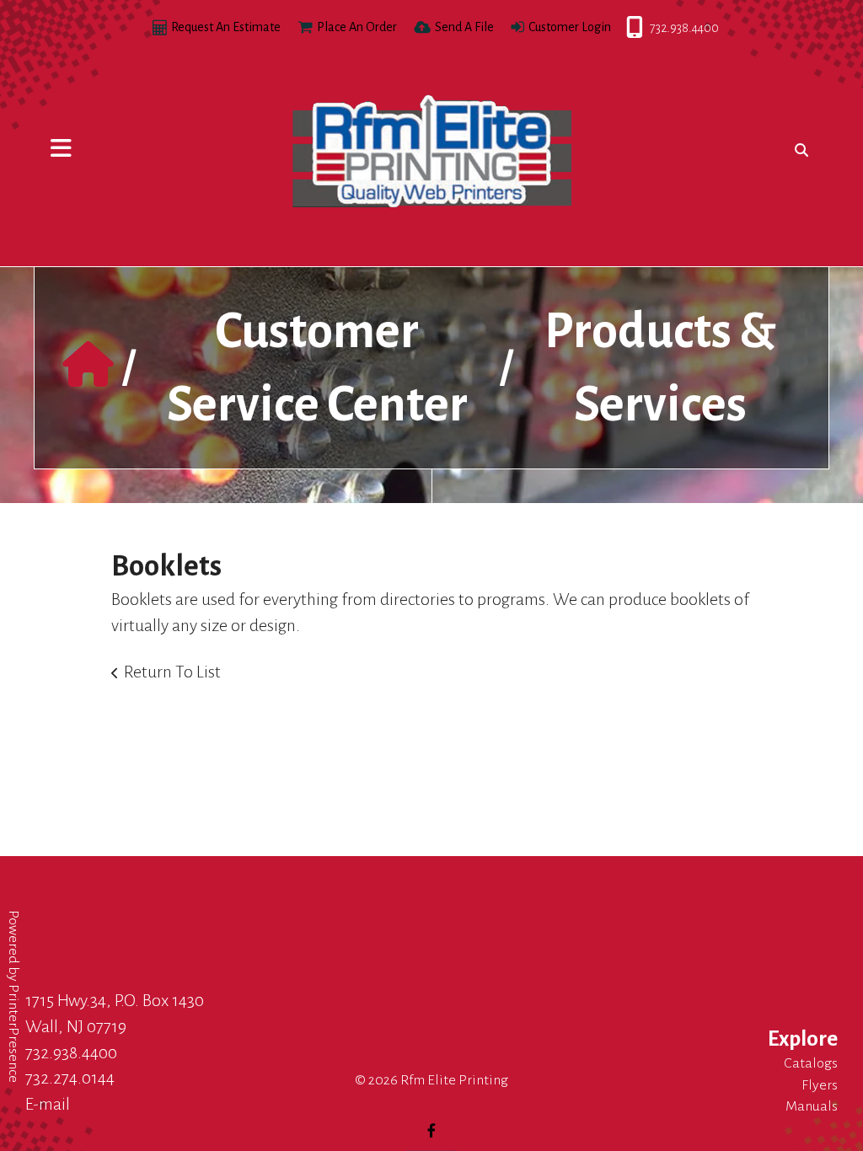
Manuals (811, 1106)
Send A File (464, 27)
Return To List (172, 671)
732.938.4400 (627, 27)
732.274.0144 (70, 1077)
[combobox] (797, 150)
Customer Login (569, 27)
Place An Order (357, 27)
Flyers (819, 1085)
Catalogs (811, 1063)
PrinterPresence (13, 1033)
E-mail (47, 1104)
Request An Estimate (226, 27)
